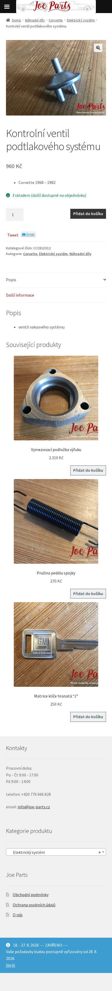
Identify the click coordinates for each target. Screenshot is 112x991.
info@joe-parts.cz (34, 806)
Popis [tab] (11, 279)
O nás (18, 914)
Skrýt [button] (10, 965)
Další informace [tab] (20, 295)
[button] (98, 48)
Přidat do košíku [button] (88, 470)
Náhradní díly (35, 20)
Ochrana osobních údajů (34, 904)
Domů (16, 20)
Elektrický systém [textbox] (54, 852)
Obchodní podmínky (30, 894)
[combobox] (56, 852)
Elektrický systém (81, 20)
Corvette (56, 20)
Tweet (12, 235)
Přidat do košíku (88, 213)
